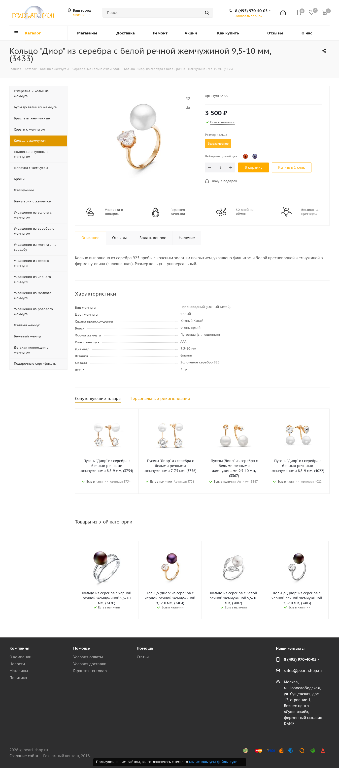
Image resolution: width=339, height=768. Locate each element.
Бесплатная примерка (310, 212)
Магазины (18, 670)
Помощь (81, 648)
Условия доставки (89, 663)
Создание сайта (23, 755)
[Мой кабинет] (283, 13)
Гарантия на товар (90, 670)
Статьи (143, 657)
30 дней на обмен (245, 212)
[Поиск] (207, 13)
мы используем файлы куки (213, 762)
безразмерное (218, 143)
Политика (18, 677)
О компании (20, 657)
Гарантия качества (177, 212)
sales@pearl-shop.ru (303, 670)
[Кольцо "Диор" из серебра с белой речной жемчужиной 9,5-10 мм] (138, 100)
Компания (19, 648)
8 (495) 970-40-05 (251, 10)
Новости (17, 663)
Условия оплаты (88, 657)
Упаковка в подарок (114, 212)
